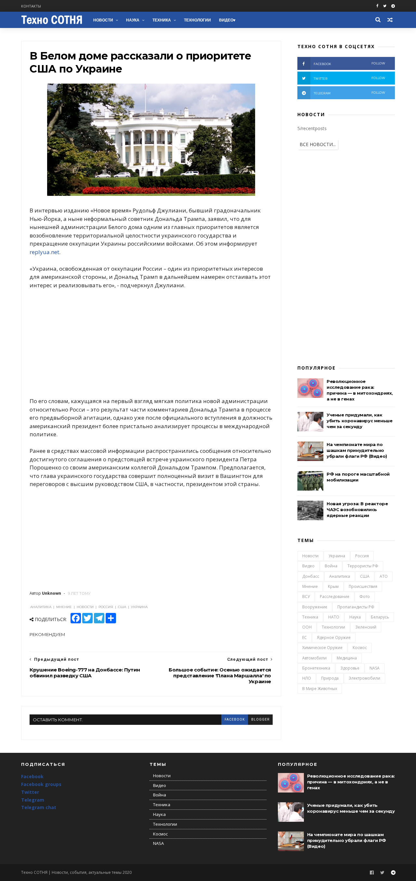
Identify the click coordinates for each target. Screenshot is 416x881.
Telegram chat (38, 807)
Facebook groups (41, 784)
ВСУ (306, 596)
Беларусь (380, 617)
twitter (349, 78)
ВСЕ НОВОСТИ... (318, 144)
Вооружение (314, 607)
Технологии (197, 20)
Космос (360, 647)
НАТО (333, 617)
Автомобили (314, 658)
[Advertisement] (151, 343)
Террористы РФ (362, 566)
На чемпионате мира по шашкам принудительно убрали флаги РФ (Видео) (357, 450)
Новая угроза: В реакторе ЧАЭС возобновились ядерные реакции (357, 509)
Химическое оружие (322, 647)
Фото (364, 596)
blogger (260, 719)
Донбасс (310, 576)
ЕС (304, 637)
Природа (330, 678)
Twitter (30, 792)
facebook (235, 719)
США (365, 576)
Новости (103, 20)
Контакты (31, 6)
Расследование (334, 596)
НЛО (306, 678)
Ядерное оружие (334, 637)
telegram (349, 93)
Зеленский (365, 627)
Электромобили (364, 678)
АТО (384, 576)
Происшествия (363, 586)
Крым (333, 586)
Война (331, 566)
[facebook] (377, 6)
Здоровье (349, 668)
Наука (132, 20)
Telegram (32, 800)
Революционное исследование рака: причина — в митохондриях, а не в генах (351, 781)
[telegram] (393, 6)
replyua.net (44, 252)
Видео (226, 20)
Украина (337, 556)
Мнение (310, 586)
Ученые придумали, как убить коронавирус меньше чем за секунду (359, 420)
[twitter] (384, 6)
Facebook (32, 776)
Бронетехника (316, 668)
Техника (161, 20)
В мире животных (319, 688)
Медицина (347, 658)
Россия (362, 556)
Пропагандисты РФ (355, 607)
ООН (307, 627)
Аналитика (339, 576)
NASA (375, 668)
